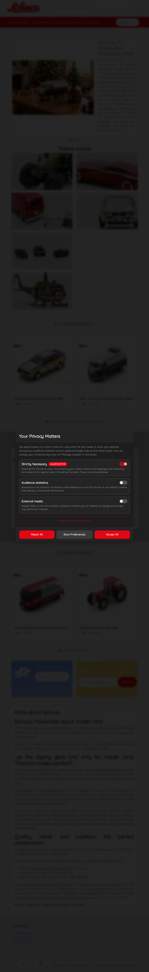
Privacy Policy (65, 520)
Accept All (112, 534)
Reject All (37, 534)
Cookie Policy (84, 520)
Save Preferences (75, 534)
